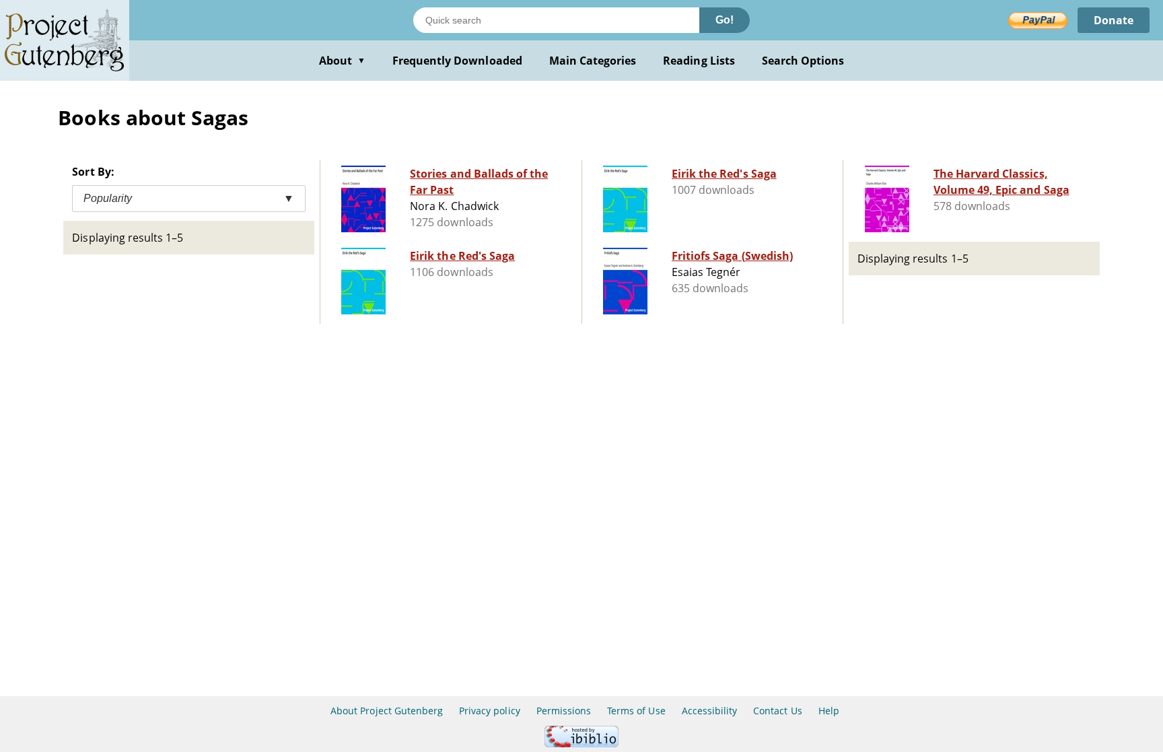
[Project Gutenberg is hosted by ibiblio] (581, 743)
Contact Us (777, 710)
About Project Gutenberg (386, 710)
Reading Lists (699, 60)
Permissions (563, 710)
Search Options (803, 60)
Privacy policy (489, 710)
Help (828, 710)
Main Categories (593, 60)
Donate (1113, 20)
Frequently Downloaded (457, 60)
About (342, 60)
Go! (724, 20)
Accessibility (710, 710)
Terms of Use (636, 710)
